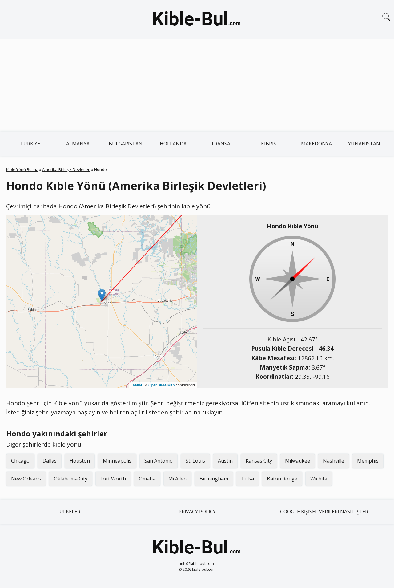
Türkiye (30, 143)
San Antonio (158, 460)
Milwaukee (297, 460)
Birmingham (213, 478)
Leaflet (136, 384)
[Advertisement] (197, 86)
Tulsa (247, 478)
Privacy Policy (197, 511)
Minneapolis (117, 460)
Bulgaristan (126, 143)
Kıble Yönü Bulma (22, 169)
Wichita (318, 478)
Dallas (49, 460)
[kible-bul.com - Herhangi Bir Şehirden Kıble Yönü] (197, 19)
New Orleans (26, 478)
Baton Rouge (282, 478)
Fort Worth (113, 478)
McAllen (177, 478)
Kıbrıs (268, 143)
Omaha (147, 478)
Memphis (368, 460)
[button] (102, 295)
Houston (80, 460)
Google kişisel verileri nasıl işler (324, 511)
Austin (225, 460)
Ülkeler (69, 511)
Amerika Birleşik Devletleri (66, 169)
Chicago (20, 460)
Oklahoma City (70, 478)
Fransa (221, 143)
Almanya (78, 143)
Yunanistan (364, 143)
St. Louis (195, 460)
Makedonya (316, 143)
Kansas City (259, 460)
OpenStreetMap (161, 384)
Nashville (333, 460)
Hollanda (173, 143)
